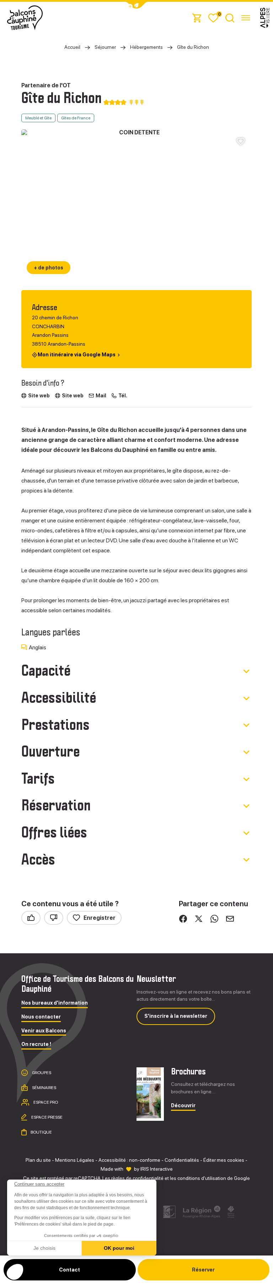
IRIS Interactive (156, 1169)
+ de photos (48, 267)
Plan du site (38, 1160)
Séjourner (105, 47)
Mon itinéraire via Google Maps (77, 354)
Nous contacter (41, 1017)
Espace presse (47, 1117)
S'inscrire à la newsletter (175, 1016)
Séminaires (43, 1087)
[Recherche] (229, 18)
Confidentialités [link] (182, 1160)
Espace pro (45, 1102)
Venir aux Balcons (43, 1030)
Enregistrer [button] (100, 917)
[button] (14, 1271)
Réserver (203, 1270)
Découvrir (183, 1105)
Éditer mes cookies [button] (223, 1160)
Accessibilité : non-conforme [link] (129, 1160)
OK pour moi (119, 1248)
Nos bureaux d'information (54, 1003)
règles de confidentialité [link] (137, 1178)
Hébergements (146, 47)
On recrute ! (36, 1044)
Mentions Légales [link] (74, 1160)
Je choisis (44, 1248)
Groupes (41, 1072)
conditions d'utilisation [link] (201, 1178)
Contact (69, 1270)
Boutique (41, 1132)
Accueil (72, 47)
